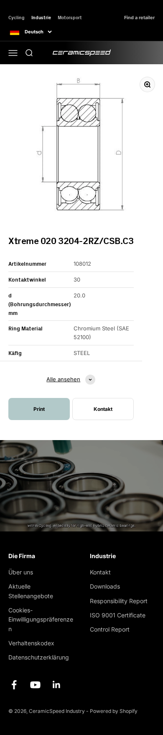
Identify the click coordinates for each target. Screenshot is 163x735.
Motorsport (70, 17)
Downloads (105, 586)
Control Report (110, 629)
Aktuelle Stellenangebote (30, 591)
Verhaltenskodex (31, 643)
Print (39, 409)
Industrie (41, 17)
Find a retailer (139, 17)
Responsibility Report (119, 600)
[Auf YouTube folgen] (35, 684)
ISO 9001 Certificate (117, 615)
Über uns (20, 572)
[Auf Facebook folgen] (14, 684)
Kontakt (100, 572)
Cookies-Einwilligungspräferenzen (40, 619)
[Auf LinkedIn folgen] (56, 684)
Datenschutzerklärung (38, 657)
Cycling (16, 17)
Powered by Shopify (114, 711)
